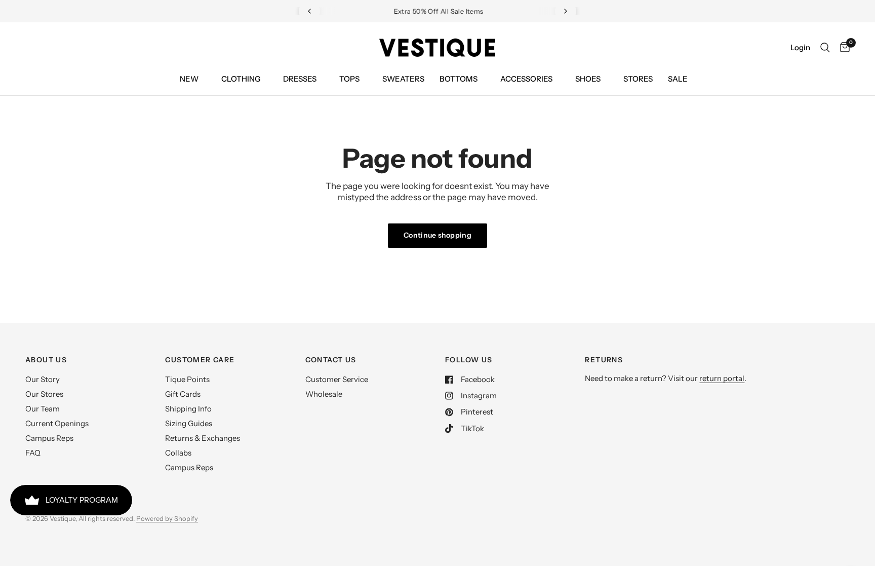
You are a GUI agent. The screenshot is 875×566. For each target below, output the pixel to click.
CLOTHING (240, 79)
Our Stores (44, 394)
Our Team (42, 408)
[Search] (825, 47)
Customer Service (336, 379)
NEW (189, 79)
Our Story (42, 379)
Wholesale (323, 394)
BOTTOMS (459, 79)
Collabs (178, 453)
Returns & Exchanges (202, 438)
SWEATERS (403, 79)
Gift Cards (183, 394)
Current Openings (57, 423)
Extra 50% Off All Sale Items (438, 11)
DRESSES (299, 79)
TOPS (349, 79)
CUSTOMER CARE (199, 359)
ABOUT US (46, 359)
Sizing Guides (188, 423)
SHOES (588, 79)
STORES (638, 79)
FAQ (33, 453)
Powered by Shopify (167, 518)
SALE (678, 79)
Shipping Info (188, 408)
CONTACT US (330, 359)
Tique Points (187, 379)
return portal (721, 378)
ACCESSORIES (526, 79)
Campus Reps (49, 438)
